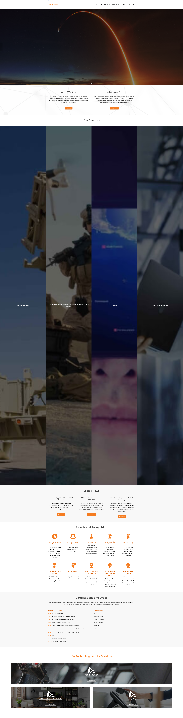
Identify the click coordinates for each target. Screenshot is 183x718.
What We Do (91, 50)
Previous (1, 47)
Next (181, 47)
